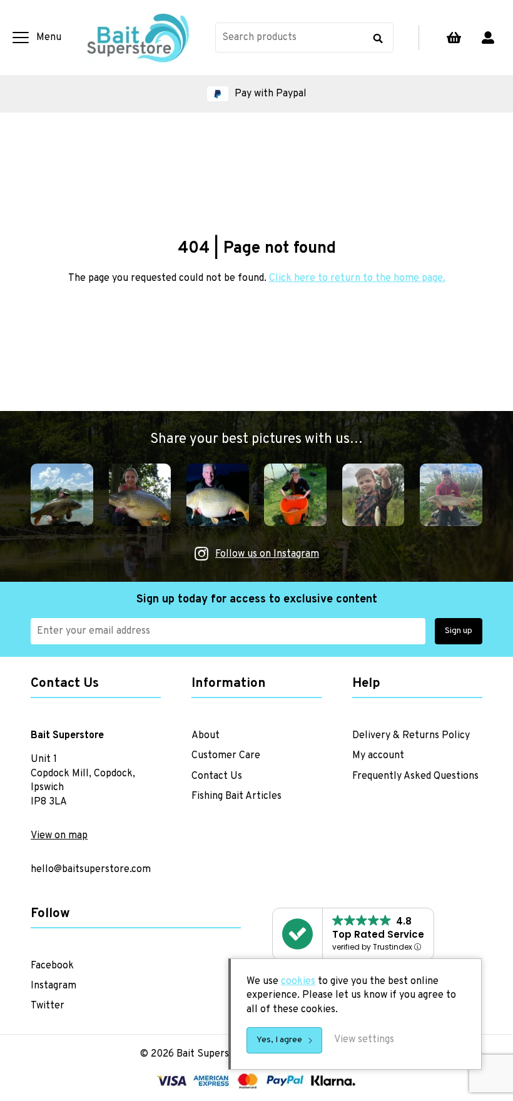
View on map (59, 836)
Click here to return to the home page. (357, 278)
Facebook (52, 966)
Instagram (53, 986)
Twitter (47, 1006)
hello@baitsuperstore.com (91, 869)
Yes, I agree (279, 1040)
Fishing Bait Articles (236, 796)
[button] (256, 94)
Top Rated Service (378, 934)
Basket (453, 37)
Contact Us (216, 776)
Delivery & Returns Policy (411, 735)
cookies (298, 981)
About (205, 735)
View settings (364, 1039)
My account (487, 37)
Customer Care (225, 755)
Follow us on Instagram (267, 554)
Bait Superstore (138, 38)
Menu (48, 37)
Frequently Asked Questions (415, 776)
